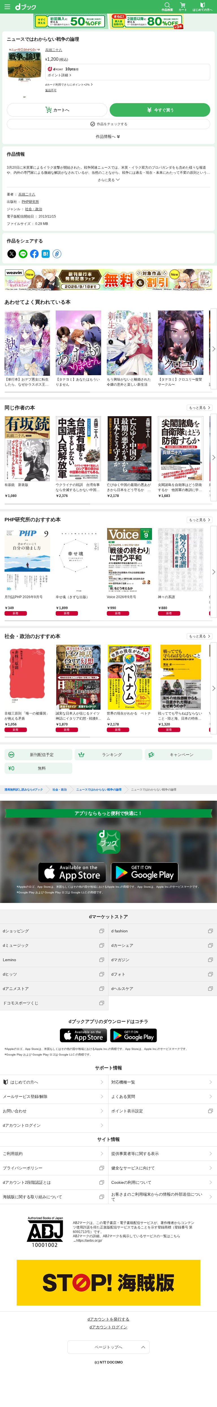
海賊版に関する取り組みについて (32, 1197)
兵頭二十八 (53, 50)
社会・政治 (33, 209)
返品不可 (51, 90)
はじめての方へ (24, 1082)
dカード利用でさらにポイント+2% (67, 84)
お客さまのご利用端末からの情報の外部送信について (156, 1197)
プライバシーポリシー (22, 1168)
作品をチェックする (112, 124)
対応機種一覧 (123, 1082)
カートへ (61, 110)
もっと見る (197, 408)
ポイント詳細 (58, 75)
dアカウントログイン (22, 1125)
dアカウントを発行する (108, 1319)
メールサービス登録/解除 (25, 1096)
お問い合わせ (15, 1111)
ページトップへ (108, 1347)
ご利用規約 (13, 1153)
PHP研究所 (30, 202)
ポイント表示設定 (127, 1111)
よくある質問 (123, 1096)
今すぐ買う (164, 110)
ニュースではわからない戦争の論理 (98, 789)
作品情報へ (106, 136)
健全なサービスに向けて (133, 1168)
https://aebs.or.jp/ (89, 1241)
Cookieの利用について (131, 1182)
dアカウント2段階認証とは (27, 1182)
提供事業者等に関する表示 (135, 1153)
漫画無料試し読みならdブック (24, 789)
